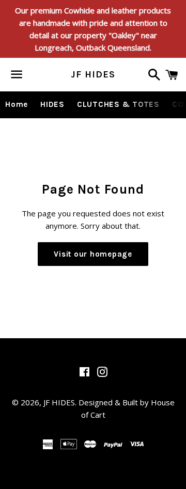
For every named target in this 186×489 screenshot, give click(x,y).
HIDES (52, 104)
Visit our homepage (93, 254)
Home (16, 104)
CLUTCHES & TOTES (118, 104)
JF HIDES (93, 74)
